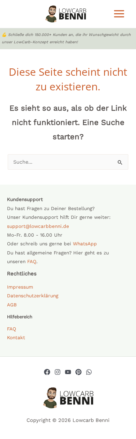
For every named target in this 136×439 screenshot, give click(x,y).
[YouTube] (68, 372)
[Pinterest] (78, 372)
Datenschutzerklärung (32, 295)
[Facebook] (47, 372)
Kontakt (16, 337)
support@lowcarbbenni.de (38, 226)
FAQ (31, 261)
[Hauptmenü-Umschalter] (119, 14)
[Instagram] (57, 372)
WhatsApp (85, 243)
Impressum (20, 287)
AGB (12, 304)
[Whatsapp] (89, 372)
